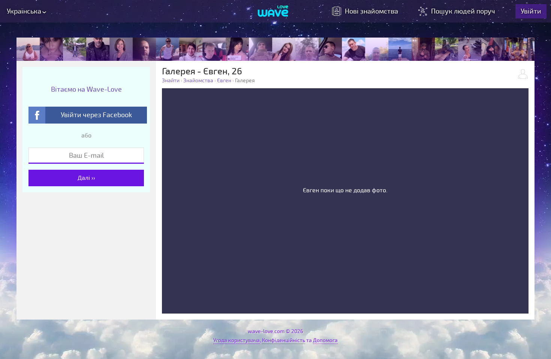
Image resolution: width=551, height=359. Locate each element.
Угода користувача (236, 340)
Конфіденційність (283, 340)
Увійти (531, 11)
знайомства (371, 11)
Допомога (325, 340)
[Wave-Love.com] (273, 11)
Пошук (463, 11)
